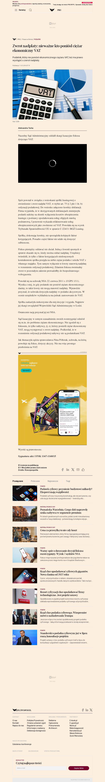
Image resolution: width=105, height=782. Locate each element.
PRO (59, 10)
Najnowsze (53, 481)
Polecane (35, 481)
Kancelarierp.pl (76, 731)
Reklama (52, 720)
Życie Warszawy (76, 736)
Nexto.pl (73, 726)
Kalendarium (33, 751)
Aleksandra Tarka (25, 128)
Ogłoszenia (53, 723)
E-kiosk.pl (73, 720)
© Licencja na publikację (28, 465)
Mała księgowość (76, 728)
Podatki (37, 39)
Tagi (68, 481)
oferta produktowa (52, 751)
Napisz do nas (18, 726)
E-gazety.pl (74, 723)
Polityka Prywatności (35, 720)
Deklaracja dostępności (36, 731)
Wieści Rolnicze (76, 733)
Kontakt (16, 723)
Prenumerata (54, 726)
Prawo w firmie (27, 39)
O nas (15, 720)
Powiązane (18, 481)
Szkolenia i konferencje (22, 744)
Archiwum (53, 728)
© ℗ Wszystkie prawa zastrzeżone (32, 468)
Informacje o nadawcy (36, 728)
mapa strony (18, 751)
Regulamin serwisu (34, 726)
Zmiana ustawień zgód (36, 723)
